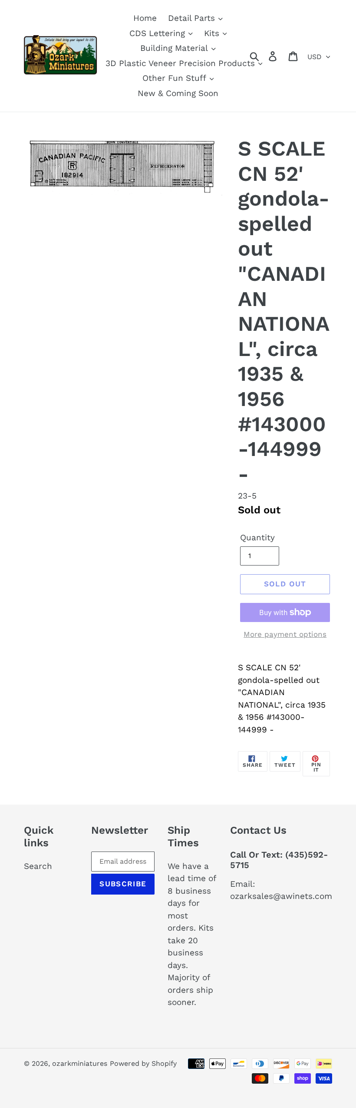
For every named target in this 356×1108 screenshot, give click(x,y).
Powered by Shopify (143, 1063)
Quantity (257, 537)
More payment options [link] (285, 634)
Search (38, 866)
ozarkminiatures (79, 1063)
